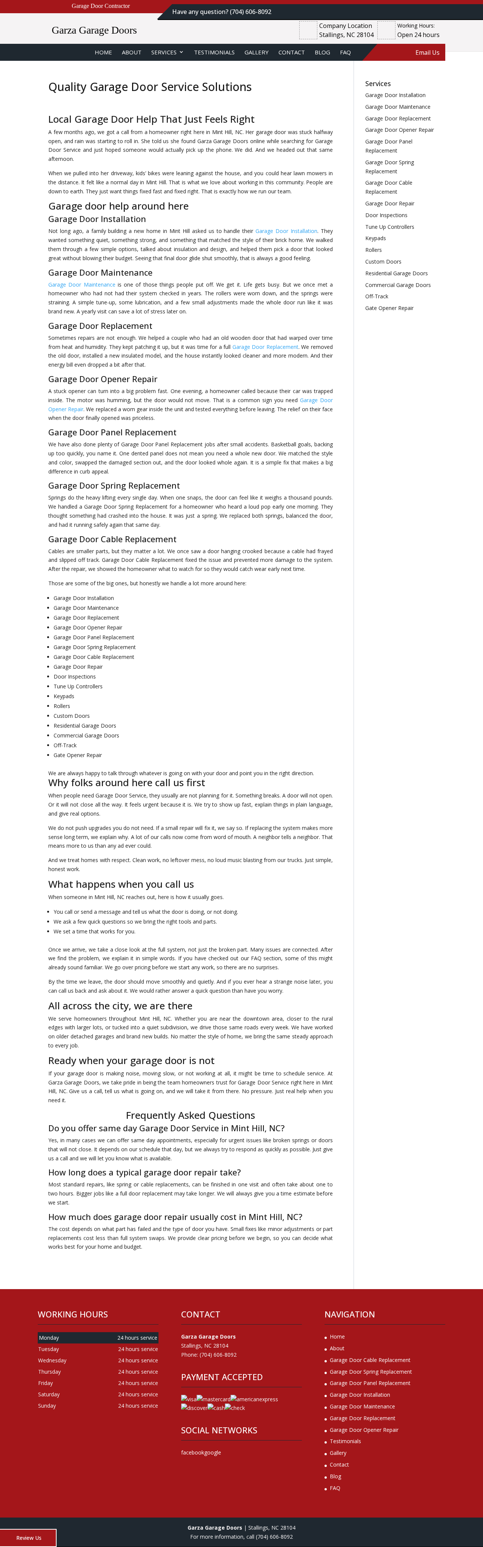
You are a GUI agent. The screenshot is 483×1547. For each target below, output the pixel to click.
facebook (192, 1452)
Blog (322, 52)
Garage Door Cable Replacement (370, 1359)
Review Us (29, 1537)
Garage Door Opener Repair (364, 1429)
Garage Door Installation (286, 230)
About (132, 52)
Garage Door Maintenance (81, 284)
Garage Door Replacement (265, 346)
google (212, 1452)
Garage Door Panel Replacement (370, 1383)
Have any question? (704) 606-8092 (221, 12)
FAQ (345, 52)
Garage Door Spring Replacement (371, 1371)
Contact (291, 52)
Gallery (257, 52)
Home (103, 52)
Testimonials (214, 52)
